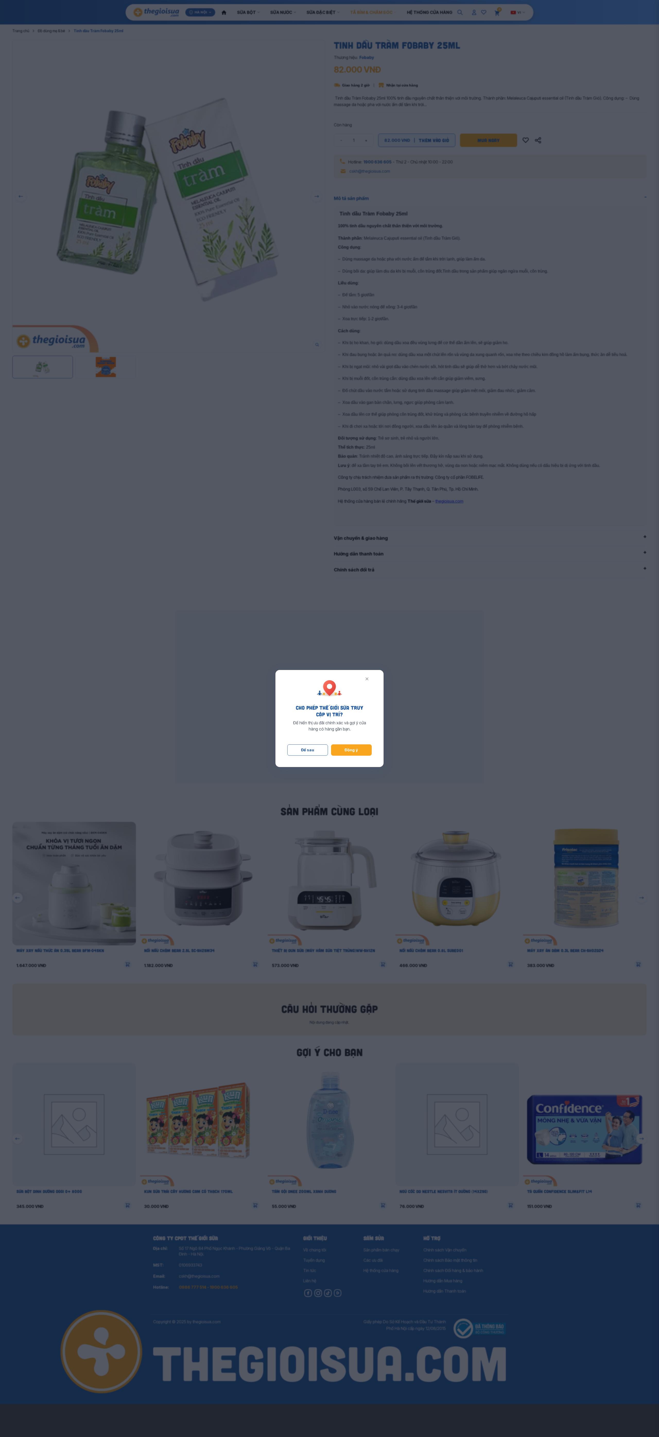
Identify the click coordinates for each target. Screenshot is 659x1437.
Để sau (307, 749)
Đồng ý (351, 749)
